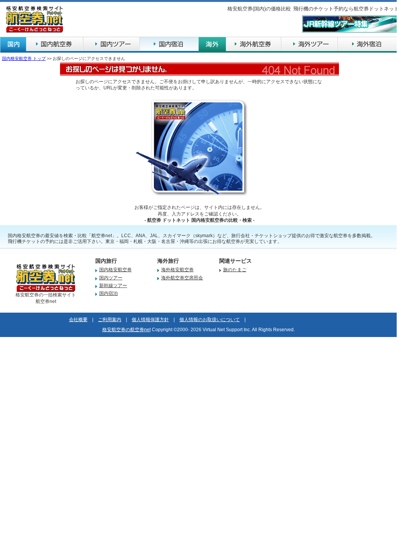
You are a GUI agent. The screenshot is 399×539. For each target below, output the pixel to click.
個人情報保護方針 (150, 319)
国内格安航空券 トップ (24, 58)
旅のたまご (234, 269)
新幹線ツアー (113, 285)
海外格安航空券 (177, 269)
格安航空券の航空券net (126, 329)
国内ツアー (110, 278)
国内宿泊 (108, 293)
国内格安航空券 (115, 269)
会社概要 (78, 319)
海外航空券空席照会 (182, 278)
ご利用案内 (109, 319)
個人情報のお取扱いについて (209, 319)
